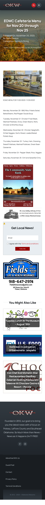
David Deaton (12, 38)
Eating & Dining (22, 41)
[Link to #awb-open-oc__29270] (34, 5)
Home (6, 48)
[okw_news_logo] (12, 4)
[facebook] (20, 444)
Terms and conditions (30, 243)
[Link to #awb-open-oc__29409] (39, 5)
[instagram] (25, 444)
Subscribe (22, 249)
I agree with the (23, 243)
